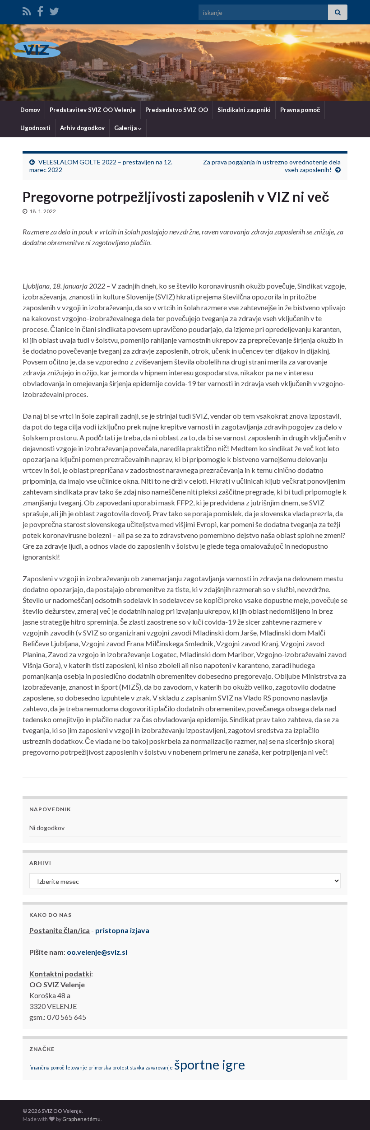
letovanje (76, 1067)
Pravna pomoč (300, 109)
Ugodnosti (35, 127)
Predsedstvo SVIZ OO (176, 109)
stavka (137, 1067)
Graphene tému (81, 1119)
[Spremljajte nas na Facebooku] (40, 9)
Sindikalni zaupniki (244, 109)
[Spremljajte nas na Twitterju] (54, 9)
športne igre (209, 1064)
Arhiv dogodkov (82, 127)
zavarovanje (159, 1067)
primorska (99, 1067)
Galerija (126, 127)
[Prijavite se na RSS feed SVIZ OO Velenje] (27, 9)
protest (120, 1067)
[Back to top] (349, 1109)
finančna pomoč (47, 1067)
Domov (30, 109)
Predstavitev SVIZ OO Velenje (93, 109)
